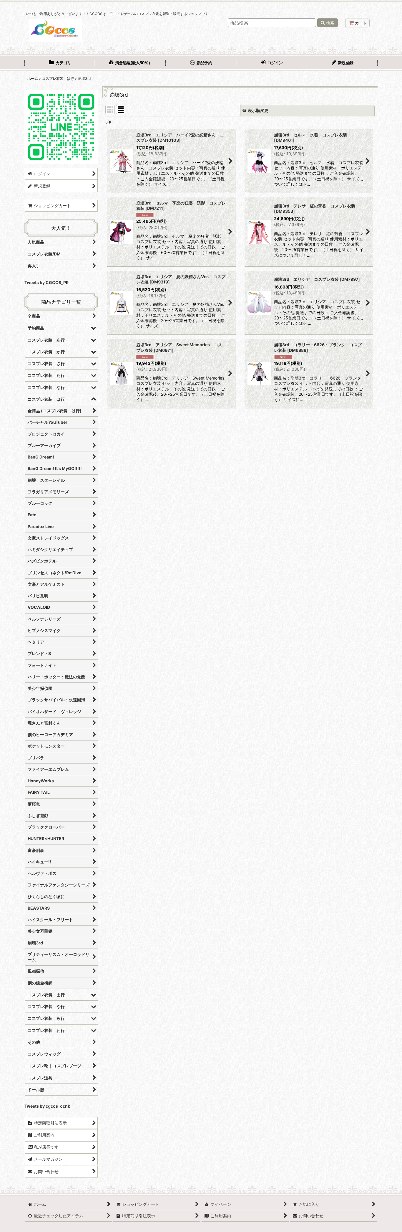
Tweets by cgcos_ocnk (47, 1106)
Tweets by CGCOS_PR (46, 282)
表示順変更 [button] (258, 110)
